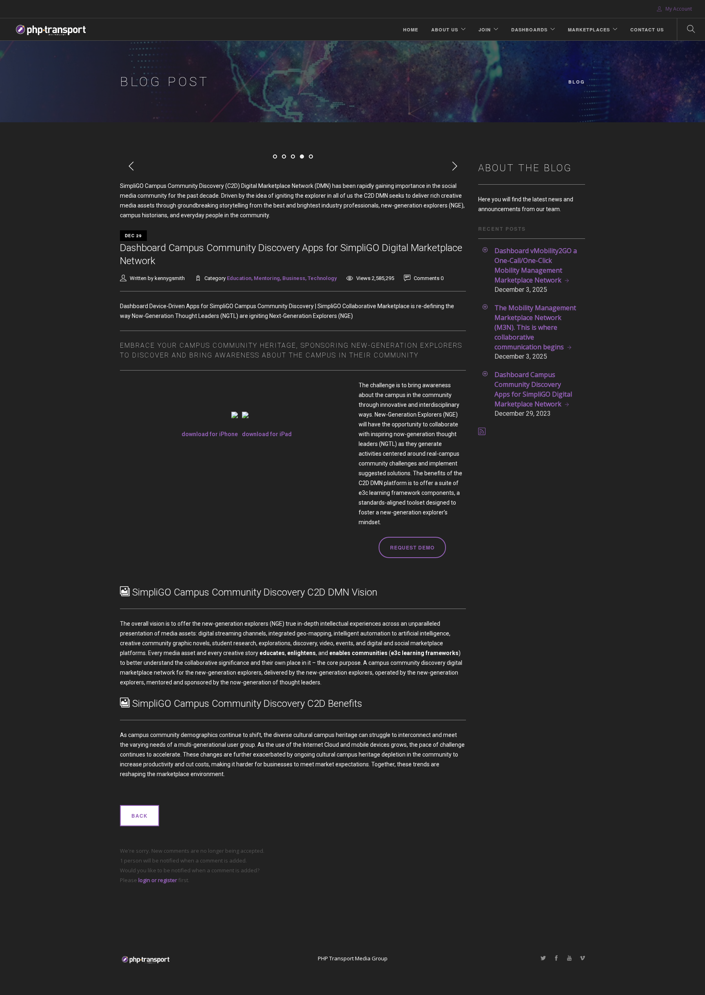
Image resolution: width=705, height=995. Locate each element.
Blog (576, 82)
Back (139, 815)
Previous (131, 166)
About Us (444, 29)
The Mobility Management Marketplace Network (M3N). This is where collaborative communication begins (535, 327)
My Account (678, 8)
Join (485, 29)
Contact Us (647, 29)
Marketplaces (589, 29)
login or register (157, 880)
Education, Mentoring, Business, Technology (282, 278)
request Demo (412, 547)
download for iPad (267, 434)
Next (454, 166)
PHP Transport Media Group (353, 958)
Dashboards (529, 29)
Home (410, 29)
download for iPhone (210, 434)
